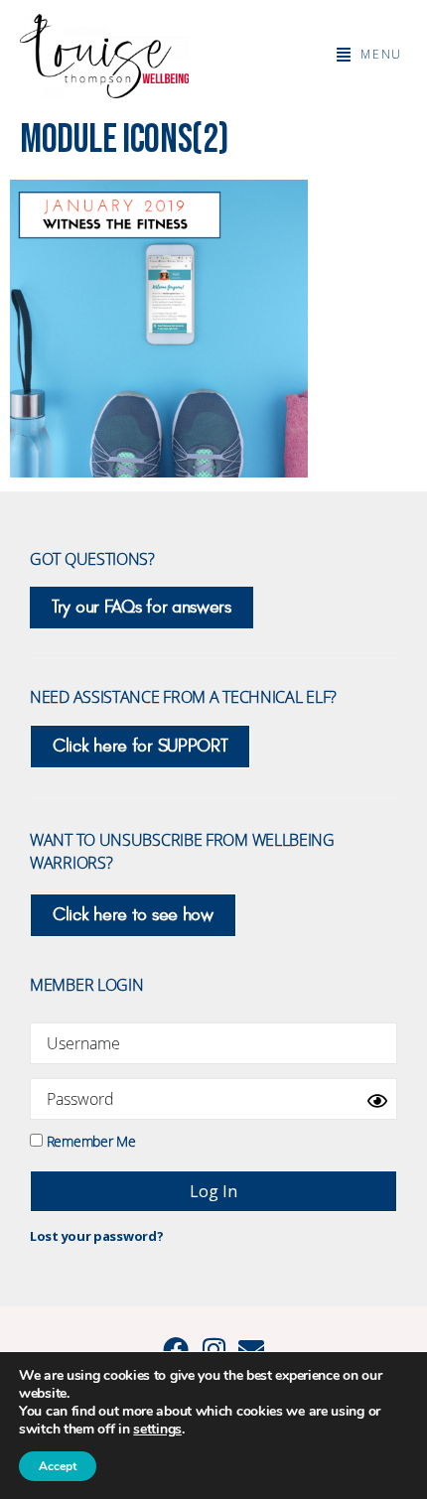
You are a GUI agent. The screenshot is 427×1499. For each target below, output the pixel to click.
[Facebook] (176, 1349)
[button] (369, 54)
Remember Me (89, 1140)
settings (157, 1429)
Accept (57, 1466)
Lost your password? (96, 1236)
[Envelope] (251, 1349)
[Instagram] (213, 1349)
